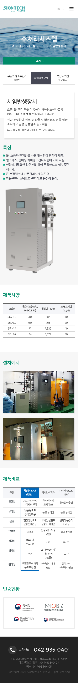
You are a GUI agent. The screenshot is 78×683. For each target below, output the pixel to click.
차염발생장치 (58, 46)
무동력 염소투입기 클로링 (16, 78)
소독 (42, 46)
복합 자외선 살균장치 (63, 78)
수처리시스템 (27, 46)
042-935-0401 (52, 650)
